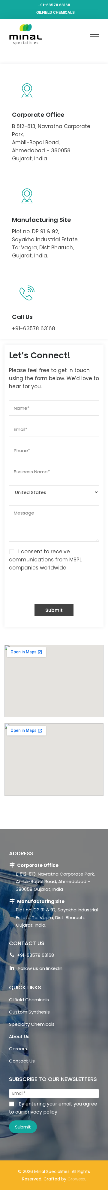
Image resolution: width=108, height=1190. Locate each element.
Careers (18, 1048)
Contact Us (22, 1061)
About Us (19, 1036)
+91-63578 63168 (54, 4)
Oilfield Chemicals (55, 12)
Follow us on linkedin (39, 968)
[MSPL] (25, 34)
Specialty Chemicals (32, 1024)
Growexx (76, 1179)
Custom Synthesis (29, 1012)
